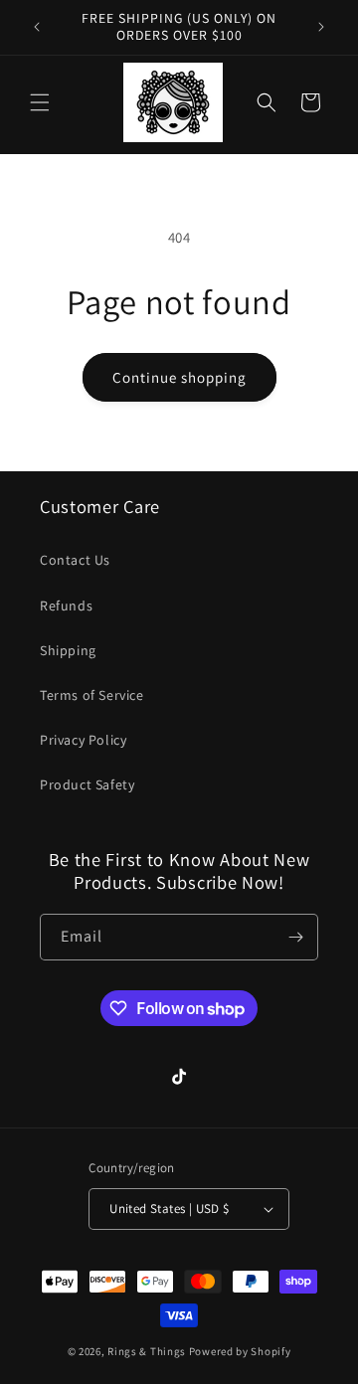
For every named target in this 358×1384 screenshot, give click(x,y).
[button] (40, 102)
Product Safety (87, 784)
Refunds (66, 605)
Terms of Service (92, 695)
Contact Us (75, 560)
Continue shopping (179, 377)
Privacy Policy (83, 740)
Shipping (68, 650)
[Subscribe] (295, 937)
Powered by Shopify (240, 1351)
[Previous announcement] (37, 27)
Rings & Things (146, 1351)
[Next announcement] (321, 27)
